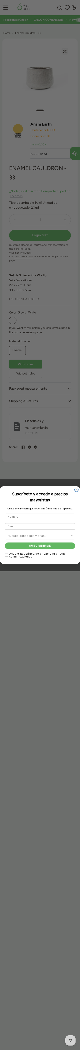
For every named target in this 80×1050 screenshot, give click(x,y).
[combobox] (39, 536)
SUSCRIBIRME (40, 545)
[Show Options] (72, 536)
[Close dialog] (76, 490)
